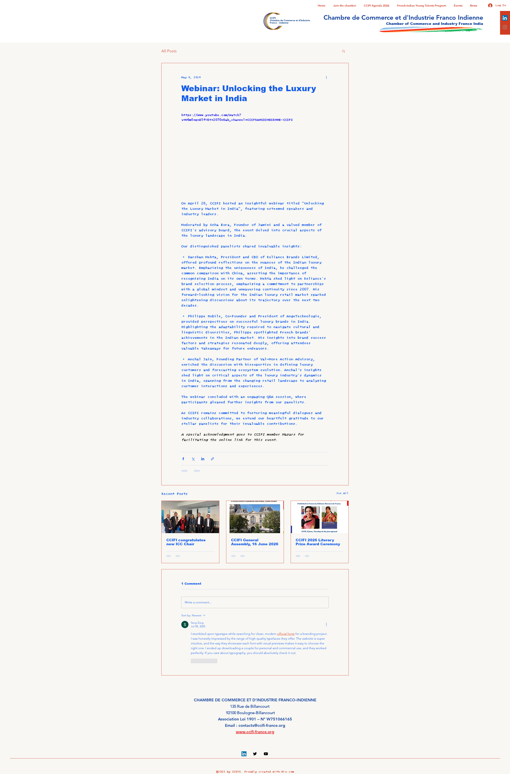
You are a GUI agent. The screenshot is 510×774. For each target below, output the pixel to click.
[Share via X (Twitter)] (193, 459)
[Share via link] (212, 459)
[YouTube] (265, 753)
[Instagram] (505, 27)
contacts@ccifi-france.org (261, 725)
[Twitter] (254, 753)
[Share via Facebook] (183, 459)
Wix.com (287, 771)
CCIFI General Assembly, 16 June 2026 (254, 542)
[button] (343, 51)
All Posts (169, 51)
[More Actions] (326, 624)
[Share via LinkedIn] (203, 459)
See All (342, 493)
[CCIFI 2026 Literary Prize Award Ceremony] (319, 517)
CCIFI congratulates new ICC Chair (186, 542)
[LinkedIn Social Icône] (505, 18)
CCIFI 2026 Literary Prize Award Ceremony (318, 542)
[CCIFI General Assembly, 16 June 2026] (255, 517)
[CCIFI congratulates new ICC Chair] (190, 517)
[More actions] (326, 77)
